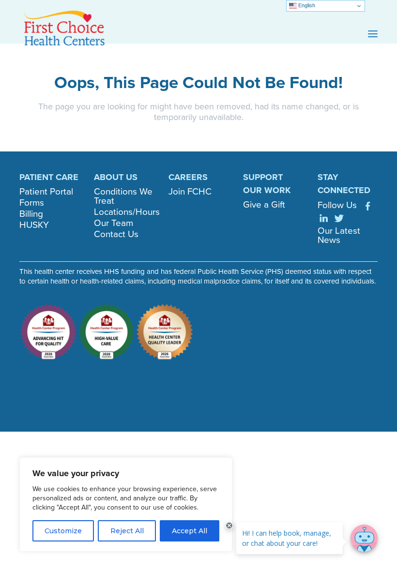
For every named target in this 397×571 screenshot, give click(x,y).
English (306, 5)
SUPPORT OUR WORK (266, 183)
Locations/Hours (127, 212)
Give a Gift (264, 204)
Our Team (113, 223)
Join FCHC (190, 191)
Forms (31, 202)
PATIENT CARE (48, 177)
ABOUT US (115, 177)
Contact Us (116, 234)
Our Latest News (339, 235)
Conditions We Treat (123, 196)
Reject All (127, 530)
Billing (31, 214)
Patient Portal (46, 191)
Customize (63, 530)
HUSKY (34, 225)
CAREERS (188, 177)
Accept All (189, 530)
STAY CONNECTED (344, 183)
